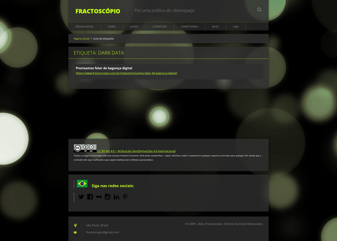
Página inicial (84, 26)
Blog (215, 26)
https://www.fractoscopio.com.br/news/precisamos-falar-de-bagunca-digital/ (126, 73)
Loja (235, 26)
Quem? (134, 26)
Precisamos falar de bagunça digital (104, 68)
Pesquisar (259, 10)
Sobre (112, 26)
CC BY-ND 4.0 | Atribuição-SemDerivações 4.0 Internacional (136, 151)
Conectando (189, 26)
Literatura (160, 26)
